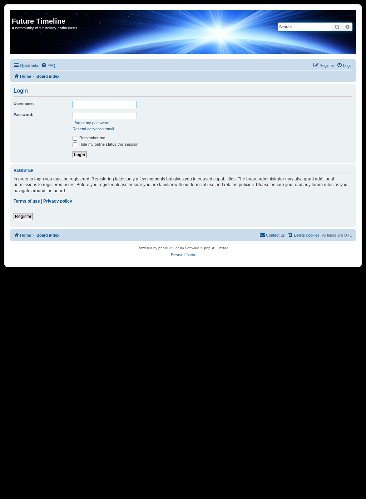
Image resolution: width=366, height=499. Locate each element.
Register (23, 216)
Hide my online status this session (108, 144)
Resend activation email (93, 129)
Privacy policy (57, 201)
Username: (24, 103)
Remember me (91, 138)
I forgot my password (91, 123)
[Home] (16, 13)
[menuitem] (48, 65)
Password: (24, 114)
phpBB (164, 248)
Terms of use (27, 201)
